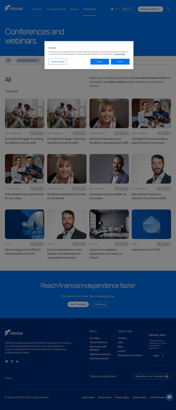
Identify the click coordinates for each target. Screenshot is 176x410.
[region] (89, 55)
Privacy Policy (120, 54)
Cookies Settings (58, 62)
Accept (120, 62)
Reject (99, 62)
